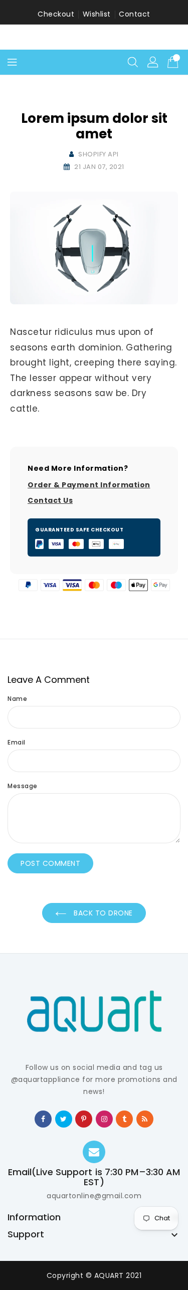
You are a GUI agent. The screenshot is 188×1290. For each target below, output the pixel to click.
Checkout (56, 14)
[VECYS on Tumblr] (124, 1119)
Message (23, 786)
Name (17, 698)
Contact (134, 14)
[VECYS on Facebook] (43, 1119)
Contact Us (50, 500)
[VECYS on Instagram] (104, 1119)
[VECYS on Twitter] (63, 1119)
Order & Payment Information (89, 485)
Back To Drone (102, 913)
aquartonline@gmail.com (94, 1196)
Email (17, 742)
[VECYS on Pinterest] (84, 1119)
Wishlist (97, 14)
